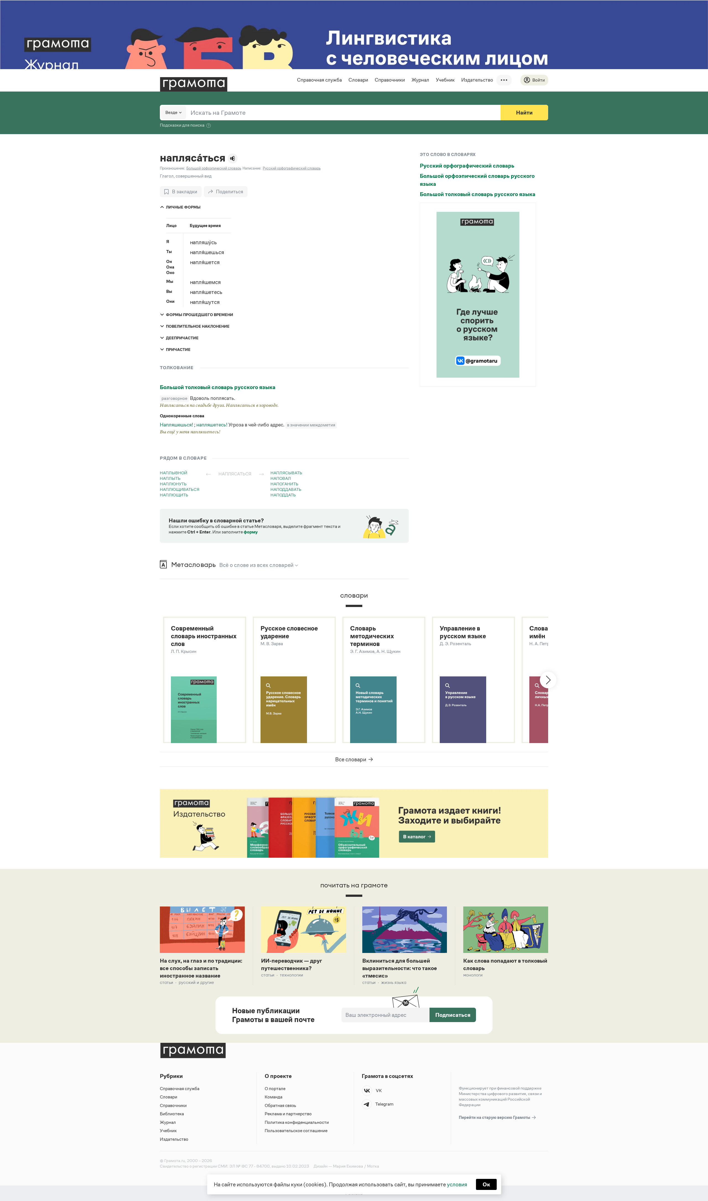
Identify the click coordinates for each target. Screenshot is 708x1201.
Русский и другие (196, 982)
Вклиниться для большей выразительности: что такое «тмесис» (399, 968)
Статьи (166, 982)
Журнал (420, 80)
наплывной (173, 472)
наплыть (170, 478)
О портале (275, 1088)
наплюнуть (173, 483)
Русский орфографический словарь (467, 166)
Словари (358, 80)
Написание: (252, 168)
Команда (273, 1097)
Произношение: (172, 168)
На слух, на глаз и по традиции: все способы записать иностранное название (201, 968)
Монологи (473, 975)
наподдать (283, 495)
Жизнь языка (393, 982)
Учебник (445, 80)
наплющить (174, 495)
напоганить (284, 483)
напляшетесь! (212, 425)
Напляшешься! (177, 425)
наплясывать (286, 472)
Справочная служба (319, 80)
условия (457, 1184)
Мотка (373, 1166)
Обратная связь (280, 1105)
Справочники (390, 80)
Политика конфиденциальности (297, 1122)
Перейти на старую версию (495, 1117)
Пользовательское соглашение (296, 1130)
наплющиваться (179, 489)
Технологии (291, 975)
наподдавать (285, 489)
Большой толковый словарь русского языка (217, 387)
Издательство (477, 80)
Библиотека (172, 1113)
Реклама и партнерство (288, 1113)
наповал (280, 478)
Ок (486, 1184)
